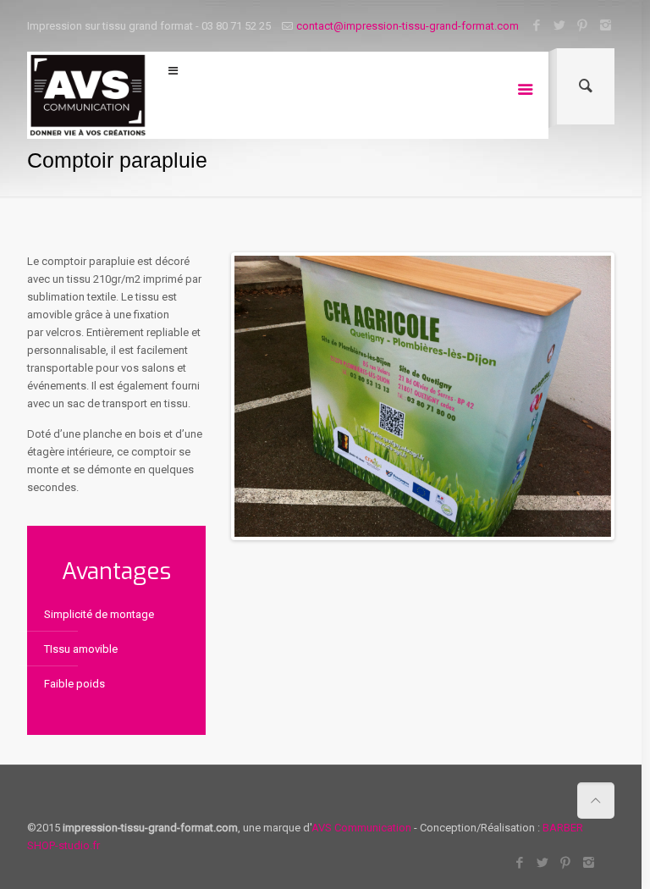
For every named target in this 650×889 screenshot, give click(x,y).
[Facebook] (537, 25)
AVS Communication (361, 827)
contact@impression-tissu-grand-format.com (407, 25)
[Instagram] (605, 25)
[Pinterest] (583, 25)
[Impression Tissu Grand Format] (88, 95)
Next (586, 396)
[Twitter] (560, 25)
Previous (260, 396)
